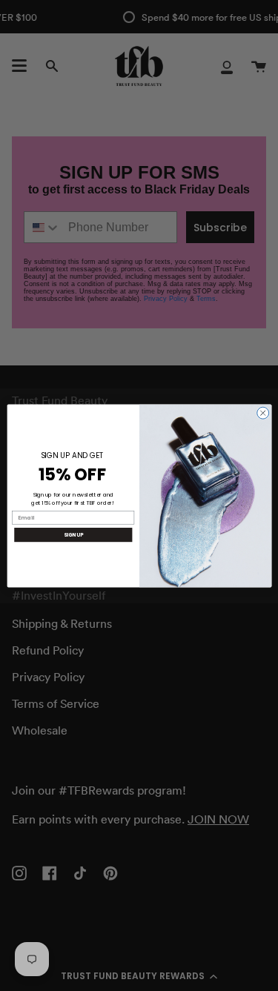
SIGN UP (73, 534)
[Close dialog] (262, 413)
